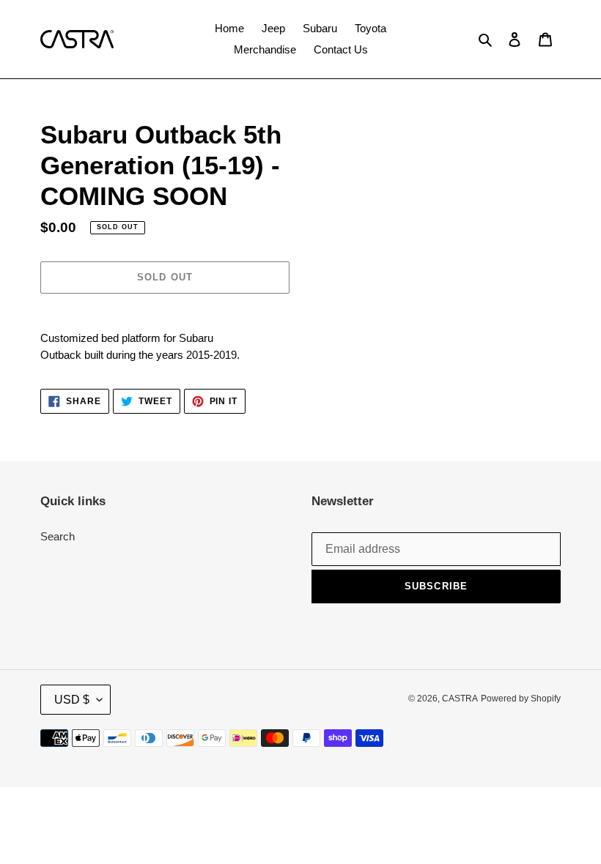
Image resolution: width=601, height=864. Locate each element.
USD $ (71, 699)
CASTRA (460, 698)
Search (57, 536)
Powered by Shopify (521, 698)
